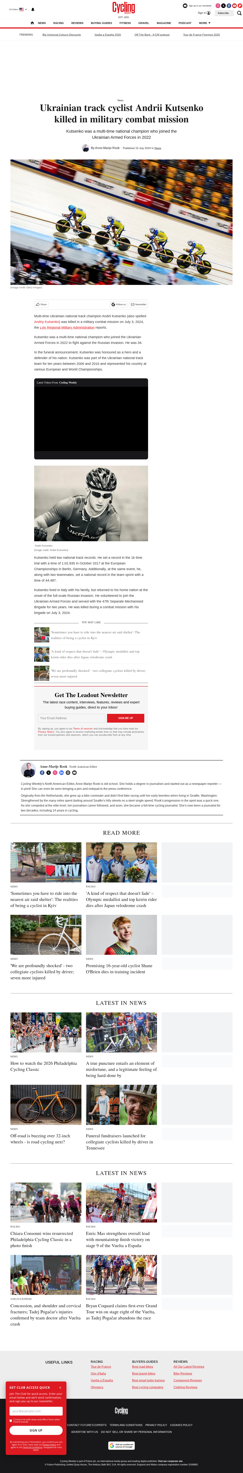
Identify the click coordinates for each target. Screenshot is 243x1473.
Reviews (77, 23)
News (42, 23)
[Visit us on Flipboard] (240, 5)
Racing (58, 23)
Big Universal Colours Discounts (62, 34)
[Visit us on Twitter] (223, 5)
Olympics (97, 1387)
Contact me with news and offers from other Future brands (36, 1420)
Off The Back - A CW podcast (152, 34)
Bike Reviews (183, 1373)
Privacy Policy (49, 1444)
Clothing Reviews (185, 1387)
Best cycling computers (147, 1387)
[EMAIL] (75, 772)
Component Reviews (188, 1380)
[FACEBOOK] (43, 772)
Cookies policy (181, 1425)
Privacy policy (156, 1425)
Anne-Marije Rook (107, 148)
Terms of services (83, 728)
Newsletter (140, 304)
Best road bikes (142, 1366)
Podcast (185, 23)
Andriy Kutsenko (46, 322)
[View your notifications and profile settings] (33, 9)
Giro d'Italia (98, 1373)
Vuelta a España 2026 (108, 34)
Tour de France (101, 1366)
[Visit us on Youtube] (234, 5)
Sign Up (36, 1430)
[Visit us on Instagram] (218, 5)
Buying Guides (101, 23)
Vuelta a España (102, 1380)
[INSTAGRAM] (56, 772)
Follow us (121, 304)
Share (43, 304)
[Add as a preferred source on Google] (121, 1445)
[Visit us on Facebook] (229, 5)
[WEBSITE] (69, 772)
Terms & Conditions (32, 1447)
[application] (91, 419)
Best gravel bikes (143, 1373)
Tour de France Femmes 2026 (201, 34)
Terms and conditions (126, 1425)
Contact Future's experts (87, 1425)
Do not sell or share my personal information (136, 1431)
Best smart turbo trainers (148, 1380)
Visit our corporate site (170, 1461)
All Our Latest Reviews (189, 1366)
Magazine (164, 23)
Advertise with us (84, 1431)
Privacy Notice (46, 731)
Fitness (125, 23)
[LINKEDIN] (62, 772)
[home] (32, 23)
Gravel (143, 23)
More (203, 23)
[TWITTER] (49, 772)
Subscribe (223, 13)
